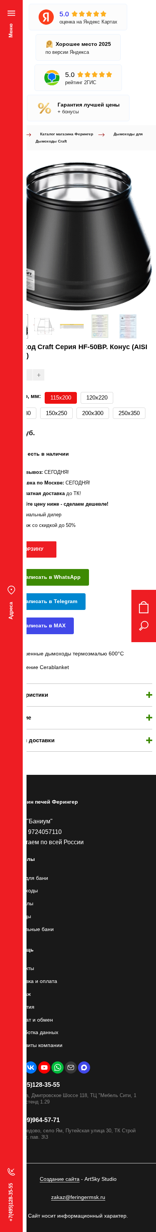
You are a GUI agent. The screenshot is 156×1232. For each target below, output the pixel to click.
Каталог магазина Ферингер (66, 134)
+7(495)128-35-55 (35, 1085)
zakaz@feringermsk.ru (78, 1197)
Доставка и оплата (34, 981)
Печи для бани (29, 878)
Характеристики (26, 694)
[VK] (31, 1067)
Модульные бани (32, 929)
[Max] (84, 1067)
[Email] (71, 1067)
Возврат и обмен (32, 1020)
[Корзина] (143, 607)
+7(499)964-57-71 (35, 1120)
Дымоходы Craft (51, 141)
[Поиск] (143, 626)
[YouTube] (44, 1067)
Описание (17, 717)
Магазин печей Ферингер (44, 802)
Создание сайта (60, 1179)
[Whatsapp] (57, 1067)
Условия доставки (29, 740)
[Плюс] (38, 375)
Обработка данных (34, 1032)
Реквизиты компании (36, 1045)
